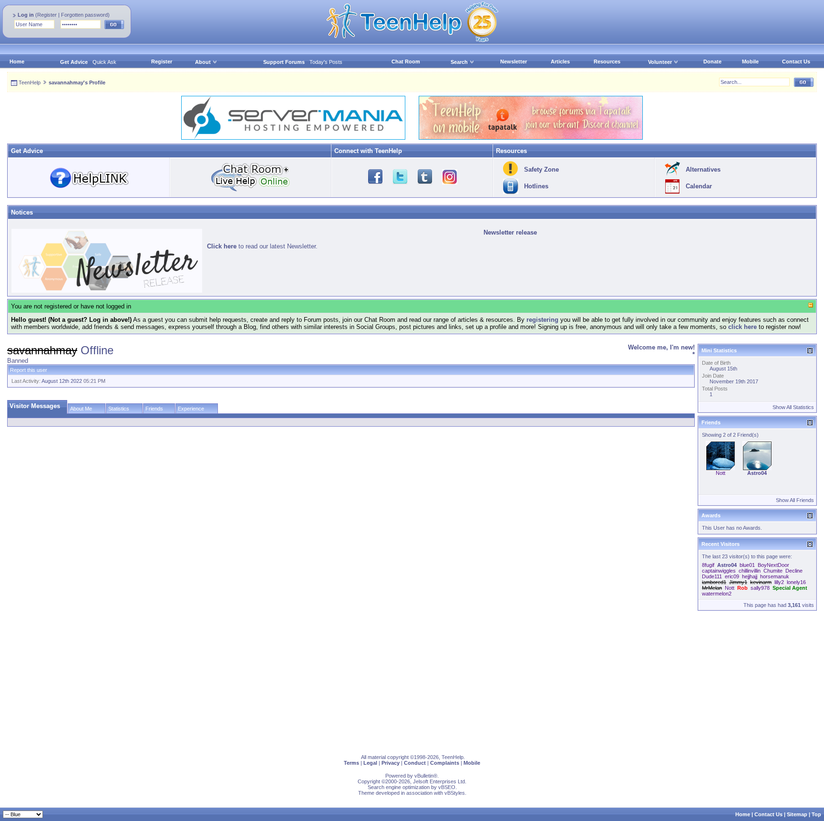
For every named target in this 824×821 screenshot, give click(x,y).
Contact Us (796, 61)
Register (47, 15)
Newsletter (513, 61)
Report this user (28, 370)
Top (816, 814)
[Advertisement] (293, 680)
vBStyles (454, 793)
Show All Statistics (793, 407)
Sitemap (797, 814)
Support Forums (284, 62)
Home (17, 61)
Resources (607, 61)
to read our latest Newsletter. (262, 246)
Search (459, 62)
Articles (560, 61)
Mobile (750, 61)
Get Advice (74, 62)
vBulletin (423, 776)
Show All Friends (795, 500)
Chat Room (405, 61)
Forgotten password (84, 15)
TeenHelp (30, 82)
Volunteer (660, 62)
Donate (712, 61)
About (203, 62)
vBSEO (446, 787)
